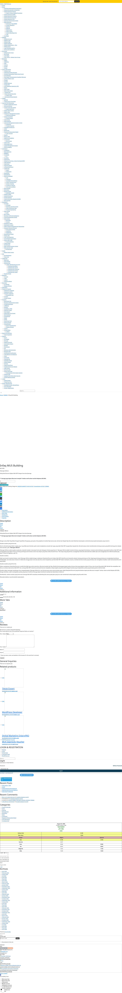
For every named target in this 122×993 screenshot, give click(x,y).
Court (5, 356)
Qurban (6, 81)
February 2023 (5, 894)
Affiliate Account (8, 39)
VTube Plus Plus (8, 382)
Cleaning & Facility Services (10, 72)
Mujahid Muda (7, 273)
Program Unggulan (8, 293)
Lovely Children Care (9, 78)
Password (2, 765)
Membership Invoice (13, 270)
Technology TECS (8, 144)
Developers (4, 202)
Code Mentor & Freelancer (10, 354)
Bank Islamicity (7, 152)
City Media (6, 155)
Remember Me (4, 768)
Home (3, 5)
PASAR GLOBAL (7, 194)
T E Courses (7, 139)
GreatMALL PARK (8, 309)
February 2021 (5, 917)
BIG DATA (8, 220)
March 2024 (5, 882)
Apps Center (7, 211)
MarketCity (6, 173)
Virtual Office (7, 330)
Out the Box (8, 932)
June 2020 (4, 926)
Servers (8, 222)
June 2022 (4, 903)
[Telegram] (61, 496)
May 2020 (4, 927)
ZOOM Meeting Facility (9, 377)
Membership (7, 263)
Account (6, 277)
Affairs (5, 60)
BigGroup (6, 260)
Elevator (6, 307)
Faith (5, 63)
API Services (9, 249)
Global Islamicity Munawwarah (9, 788)
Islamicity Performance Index (11, 20)
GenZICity (8, 231)
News (3, 815)
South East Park (8, 321)
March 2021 (5, 915)
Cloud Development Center (10, 217)
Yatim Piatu (6, 89)
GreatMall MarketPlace (11, 180)
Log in (3, 751)
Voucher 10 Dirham (5, 957)
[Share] (61, 508)
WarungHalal (7, 200)
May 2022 (4, 905)
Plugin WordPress (8, 365)
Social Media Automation (10, 238)
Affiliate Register (8, 43)
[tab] (62, 510)
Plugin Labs (7, 235)
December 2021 (6, 909)
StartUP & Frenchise (7, 333)
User (7, 34)
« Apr (1, 867)
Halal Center (7, 119)
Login (5, 278)
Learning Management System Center (13, 123)
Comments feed (6, 754)
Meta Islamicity (7, 22)
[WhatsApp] (61, 494)
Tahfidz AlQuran (8, 83)
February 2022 (5, 908)
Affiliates (4, 37)
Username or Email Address (6, 762)
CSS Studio (6, 357)
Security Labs (7, 370)
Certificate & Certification (10, 353)
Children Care (7, 71)
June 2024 (4, 877)
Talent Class (7, 142)
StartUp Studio (7, 322)
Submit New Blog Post (11, 33)
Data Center (7, 219)
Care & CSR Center (6, 69)
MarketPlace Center (9, 234)
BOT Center (7, 214)
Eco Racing (6, 284)
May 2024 (4, 879)
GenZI (3, 787)
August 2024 (5, 874)
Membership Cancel (13, 267)
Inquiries (4, 518)
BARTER (6, 100)
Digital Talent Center (9, 110)
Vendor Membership (7, 383)
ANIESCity (6, 62)
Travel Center (7, 243)
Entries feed (5, 753)
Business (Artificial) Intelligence (11, 216)
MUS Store (6, 190)
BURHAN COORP (10, 193)
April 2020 (4, 929)
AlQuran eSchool (8, 106)
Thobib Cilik (7, 84)
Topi (1, 962)
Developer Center (8, 223)
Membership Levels (12, 272)
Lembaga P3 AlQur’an (9, 127)
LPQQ (5, 129)
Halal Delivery (7, 162)
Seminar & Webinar (10, 115)
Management (5, 811)
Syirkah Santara (8, 197)
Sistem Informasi (8, 371)
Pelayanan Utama (8, 292)
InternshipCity (7, 121)
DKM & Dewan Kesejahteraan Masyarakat (14, 226)
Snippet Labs (7, 374)
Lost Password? (9, 773)
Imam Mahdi (7, 261)
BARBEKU (6, 153)
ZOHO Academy (8, 147)
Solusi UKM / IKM (8, 240)
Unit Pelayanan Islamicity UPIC (11, 86)
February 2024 (5, 883)
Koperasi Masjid (8, 165)
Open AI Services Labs (11, 208)
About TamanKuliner (11, 325)
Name (2, 649)
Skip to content (3, 973)
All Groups (4, 51)
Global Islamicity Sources (10, 17)
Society (5, 66)
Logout (5, 280)
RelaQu (6, 135)
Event (3, 808)
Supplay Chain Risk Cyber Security (12, 376)
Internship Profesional (7, 791)
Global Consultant (8, 116)
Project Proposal (10, 126)
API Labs (6, 341)
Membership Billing (12, 266)
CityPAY (4, 98)
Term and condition (11, 187)
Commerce (4, 148)
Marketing (4, 813)
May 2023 (4, 891)
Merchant (4, 283)
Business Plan (7, 351)
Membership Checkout (13, 269)
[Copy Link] (61, 506)
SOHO (5, 319)
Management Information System (14, 373)
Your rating (3, 634)
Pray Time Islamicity (9, 237)
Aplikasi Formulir (8, 342)
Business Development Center (11, 302)
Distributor (8, 171)
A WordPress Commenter (8, 801)
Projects (6, 296)
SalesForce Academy (9, 138)
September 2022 (6, 900)
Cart (7, 177)
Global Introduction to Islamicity (12, 10)
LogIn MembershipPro (9, 48)
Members (4, 275)
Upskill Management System (11, 145)
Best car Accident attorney (8, 797)
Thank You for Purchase (10, 101)
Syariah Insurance (8, 196)
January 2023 (5, 895)
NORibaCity (9, 232)
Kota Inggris (7, 312)
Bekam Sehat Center (9, 252)
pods (7, 212)
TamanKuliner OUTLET (39, 486)
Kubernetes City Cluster (9, 313)
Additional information (7, 511)
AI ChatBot (6, 339)
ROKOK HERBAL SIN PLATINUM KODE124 (10, 967)
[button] (0, 975)
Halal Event (6, 164)
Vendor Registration (9, 388)
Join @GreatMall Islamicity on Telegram (61, 580)
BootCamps (7, 347)
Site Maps (6, 36)
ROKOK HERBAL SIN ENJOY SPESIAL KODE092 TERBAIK (21, 800)
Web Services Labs (8, 248)
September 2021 (6, 912)
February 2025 (5, 873)
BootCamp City (7, 301)
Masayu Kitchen (8, 286)
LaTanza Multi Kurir (8, 167)
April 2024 (4, 880)
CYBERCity (6, 305)
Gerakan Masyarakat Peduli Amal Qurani (14, 74)
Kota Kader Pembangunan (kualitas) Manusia (15, 77)
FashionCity (7, 159)
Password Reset (8, 281)
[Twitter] (61, 490)
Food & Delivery (10, 241)
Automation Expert (8, 344)
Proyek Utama (7, 298)
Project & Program (6, 289)
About (3, 7)
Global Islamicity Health (9, 14)
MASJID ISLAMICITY (22, 486)
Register (8, 27)
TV (6, 156)
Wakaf (5, 87)
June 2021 (4, 914)
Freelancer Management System (12, 113)
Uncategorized (5, 821)
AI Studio (8, 205)
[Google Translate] (61, 500)
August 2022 (5, 902)
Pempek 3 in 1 (3, 953)
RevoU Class (7, 136)
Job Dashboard (7, 255)
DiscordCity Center (10, 229)
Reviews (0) (4, 515)
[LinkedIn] (61, 504)
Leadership (6, 168)
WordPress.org (5, 756)
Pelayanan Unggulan (9, 290)
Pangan (6, 80)
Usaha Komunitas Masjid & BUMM (12, 199)
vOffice (7, 331)
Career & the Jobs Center (10, 107)
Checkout (8, 179)
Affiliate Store (7, 46)
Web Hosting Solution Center (11, 246)
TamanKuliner (7, 324)
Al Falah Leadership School (10, 104)
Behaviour (4, 59)
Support (4, 336)
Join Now (2, 773)
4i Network (6, 150)
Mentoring (6, 130)
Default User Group (9, 52)
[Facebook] (61, 488)
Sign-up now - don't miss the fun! (50, 1)
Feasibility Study (8, 360)
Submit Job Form (10, 109)
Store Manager (7, 386)
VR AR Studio (7, 245)
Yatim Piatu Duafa (8, 91)
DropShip (6, 158)
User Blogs (6, 55)
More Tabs (4, 513)
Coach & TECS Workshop (8, 103)
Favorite (4, 810)
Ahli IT (5, 337)
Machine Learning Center (12, 206)
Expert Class (9, 95)
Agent (7, 170)
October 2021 (5, 911)
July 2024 (4, 876)
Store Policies (5, 516)
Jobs (3, 254)
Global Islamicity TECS (9, 19)
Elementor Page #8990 (11, 23)
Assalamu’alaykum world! (22, 797)
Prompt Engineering (11, 209)
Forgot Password (10, 25)
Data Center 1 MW (6, 785)
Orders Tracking (10, 184)
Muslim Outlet (7, 191)
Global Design (9, 118)
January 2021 (5, 918)
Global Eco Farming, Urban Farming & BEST (14, 161)
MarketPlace (7, 174)
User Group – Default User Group (12, 57)
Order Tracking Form (11, 182)
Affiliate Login (7, 40)
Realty (5, 318)
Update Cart (4, 948)
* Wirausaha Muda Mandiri (10, 97)
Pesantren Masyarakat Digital (11, 132)
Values (5, 68)
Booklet (6, 345)
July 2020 (4, 924)
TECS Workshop (6, 819)
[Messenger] (61, 502)
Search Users (9, 31)
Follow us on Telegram (7, 778)
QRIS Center (7, 368)
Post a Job (6, 257)
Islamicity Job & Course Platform (10, 790)
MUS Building (7, 315)
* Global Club (7, 92)
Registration (9, 30)
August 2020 (5, 923)
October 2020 (5, 920)
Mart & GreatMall (8, 176)
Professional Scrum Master (10, 366)
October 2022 (5, 898)
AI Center (6, 203)
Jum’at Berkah (7, 75)
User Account (9, 133)
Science (6, 65)
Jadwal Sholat (7, 380)
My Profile (6, 54)
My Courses (9, 141)
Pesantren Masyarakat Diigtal (9, 818)
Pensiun (6, 363)
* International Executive (10, 94)
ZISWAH (6, 395)
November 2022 (6, 897)
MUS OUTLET (30, 486)
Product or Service (10, 185)
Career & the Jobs (6, 807)
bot (5, 348)
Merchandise (7, 188)
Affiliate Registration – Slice (10, 45)
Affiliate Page (7, 42)
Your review (3, 647)
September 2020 (6, 921)
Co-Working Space (8, 304)
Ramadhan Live (9, 295)
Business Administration (10, 350)
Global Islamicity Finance (10, 11)
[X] (61, 498)
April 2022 (4, 906)
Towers (6, 328)
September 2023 (6, 888)
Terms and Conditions (9, 49)
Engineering (7, 359)
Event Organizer (8, 334)
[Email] (61, 492)
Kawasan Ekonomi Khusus (10, 228)
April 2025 (4, 871)
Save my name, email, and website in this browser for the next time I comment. (20, 655)
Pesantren (8, 124)
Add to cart (3, 483)
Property (4, 299)
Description (5, 510)
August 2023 (5, 889)
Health (3, 251)
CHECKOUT (10, 948)
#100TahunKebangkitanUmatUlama (12, 8)
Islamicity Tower (8, 310)
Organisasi (4, 816)
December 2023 (6, 886)
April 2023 (4, 892)
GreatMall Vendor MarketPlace (11, 385)
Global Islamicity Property (10, 16)
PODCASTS (4, 287)
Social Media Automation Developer (8, 970)
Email (1, 652)
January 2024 (5, 885)
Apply (17, 938)
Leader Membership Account (13, 264)
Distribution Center (8, 225)
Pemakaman (7, 316)
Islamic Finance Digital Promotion (14, 13)
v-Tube (3, 379)
